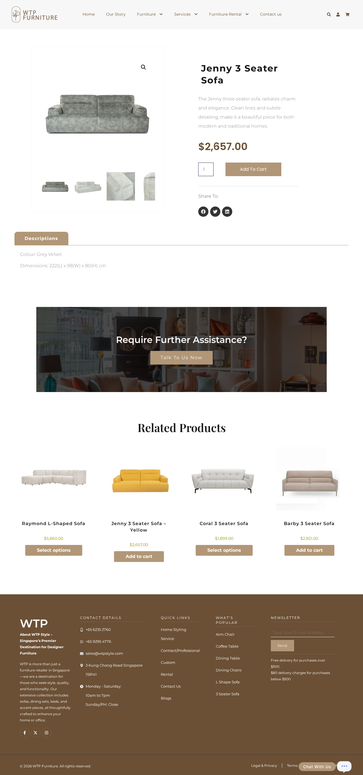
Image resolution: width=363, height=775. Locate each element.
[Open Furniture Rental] (247, 14)
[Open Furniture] (161, 14)
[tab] (41, 238)
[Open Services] (196, 14)
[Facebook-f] (24, 733)
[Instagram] (46, 733)
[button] (143, 67)
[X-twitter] (36, 733)
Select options (54, 550)
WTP (34, 623)
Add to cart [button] (139, 556)
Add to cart (253, 169)
